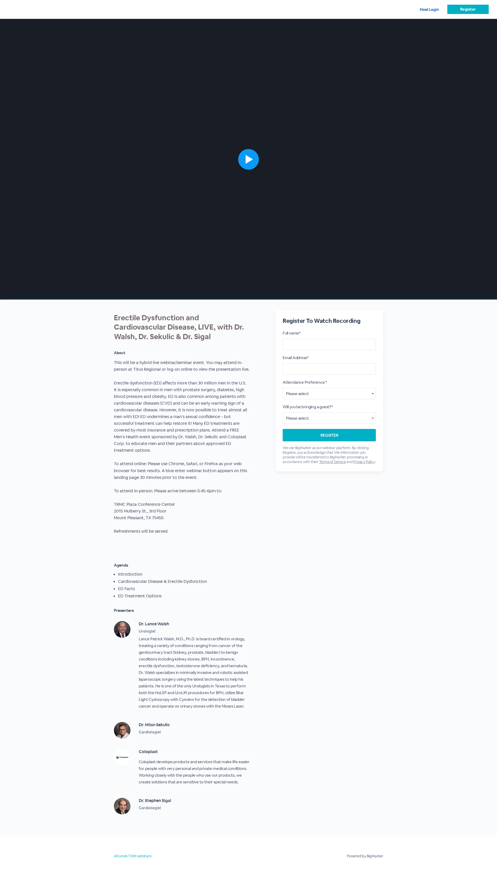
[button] (248, 159)
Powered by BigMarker (365, 856)
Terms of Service (332, 461)
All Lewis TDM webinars (132, 856)
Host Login (429, 9)
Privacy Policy (364, 461)
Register (468, 9)
